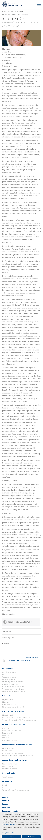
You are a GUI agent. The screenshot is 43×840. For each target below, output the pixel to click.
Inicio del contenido (32, 657)
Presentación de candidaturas (12, 730)
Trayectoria (6, 631)
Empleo (5, 804)
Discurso (5, 644)
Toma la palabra (7, 777)
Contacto (5, 801)
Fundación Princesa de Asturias (12, 12)
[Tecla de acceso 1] (12, 6)
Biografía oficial (7, 700)
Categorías (5, 735)
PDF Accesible (10, 661)
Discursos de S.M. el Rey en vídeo (13, 707)
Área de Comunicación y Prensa (14, 760)
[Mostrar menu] (39, 4)
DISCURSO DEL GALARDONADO (20, 622)
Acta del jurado (8, 638)
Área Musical (7, 781)
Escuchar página (25, 660)
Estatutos (5, 674)
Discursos (5, 702)
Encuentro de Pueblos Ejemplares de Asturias (17, 756)
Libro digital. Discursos (10, 704)
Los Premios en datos (9, 740)
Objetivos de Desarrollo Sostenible (13, 691)
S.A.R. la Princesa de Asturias (13, 711)
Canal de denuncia (8, 679)
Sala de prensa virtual (9, 764)
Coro (3, 787)
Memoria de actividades (10, 684)
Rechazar (31, 837)
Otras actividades (8, 773)
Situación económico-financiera (13, 687)
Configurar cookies (8, 833)
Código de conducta (9, 677)
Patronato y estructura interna (12, 682)
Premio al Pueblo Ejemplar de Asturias (17, 744)
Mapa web (6, 807)
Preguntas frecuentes (9, 769)
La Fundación (7, 668)
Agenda (5, 797)
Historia (4, 785)
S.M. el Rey (6, 696)
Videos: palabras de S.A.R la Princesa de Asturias (19, 720)
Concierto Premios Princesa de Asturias (15, 790)
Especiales (5, 738)
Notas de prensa (8, 766)
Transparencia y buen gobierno (13, 689)
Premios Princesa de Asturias (11, 14)
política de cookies (8, 824)
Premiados (5, 728)
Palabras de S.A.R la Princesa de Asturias (16, 717)
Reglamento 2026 (8, 733)
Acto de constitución (9, 672)
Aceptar (11, 837)
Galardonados (7, 751)
